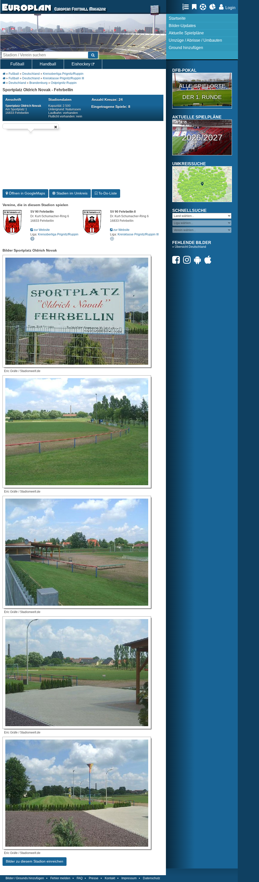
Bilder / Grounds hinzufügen (25, 878)
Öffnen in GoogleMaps (26, 193)
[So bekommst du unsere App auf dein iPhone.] (209, 260)
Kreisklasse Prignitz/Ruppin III (63, 78)
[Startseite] (26, 11)
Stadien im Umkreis (71, 193)
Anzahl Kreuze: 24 (107, 99)
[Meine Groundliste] (186, 6)
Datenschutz (151, 878)
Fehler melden (60, 878)
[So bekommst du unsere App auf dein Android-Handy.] (199, 260)
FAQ (79, 878)
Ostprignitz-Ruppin (64, 83)
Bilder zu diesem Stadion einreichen (34, 861)
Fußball (17, 64)
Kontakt (110, 878)
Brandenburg (38, 83)
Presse (93, 878)
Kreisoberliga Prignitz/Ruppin (63, 74)
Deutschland (31, 74)
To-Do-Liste (107, 193)
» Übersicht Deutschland (189, 247)
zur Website (41, 230)
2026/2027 (202, 137)
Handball (48, 64)
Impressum (129, 878)
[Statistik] (213, 6)
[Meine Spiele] (204, 6)
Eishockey (81, 64)
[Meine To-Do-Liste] (195, 6)
